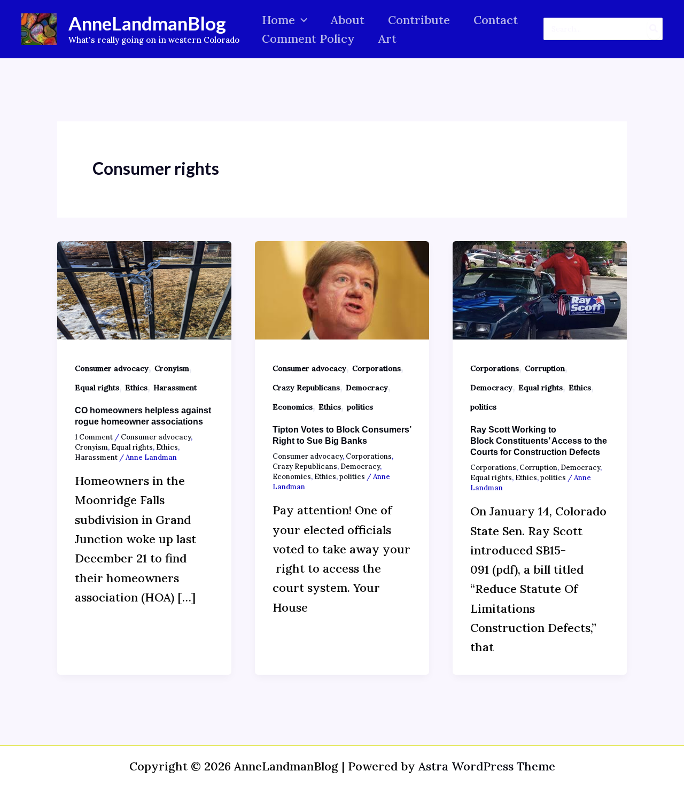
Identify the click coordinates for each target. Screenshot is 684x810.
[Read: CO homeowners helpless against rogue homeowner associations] (144, 288)
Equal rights (97, 387)
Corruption (545, 368)
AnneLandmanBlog (147, 23)
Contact (495, 19)
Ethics (136, 387)
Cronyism (171, 368)
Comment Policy (308, 38)
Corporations (376, 368)
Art (387, 38)
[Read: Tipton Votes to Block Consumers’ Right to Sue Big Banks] (342, 288)
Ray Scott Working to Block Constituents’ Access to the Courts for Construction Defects (538, 441)
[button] (301, 20)
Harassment (175, 387)
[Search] (654, 29)
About (347, 19)
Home (278, 19)
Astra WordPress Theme (486, 766)
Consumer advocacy (112, 368)
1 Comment (94, 437)
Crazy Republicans (306, 387)
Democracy (367, 387)
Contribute (419, 19)
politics (360, 407)
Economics (293, 407)
